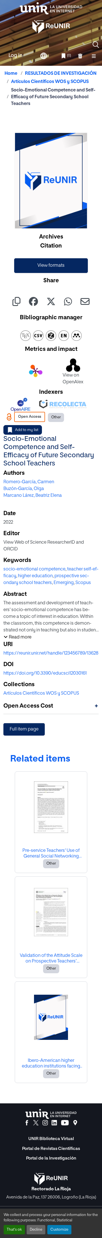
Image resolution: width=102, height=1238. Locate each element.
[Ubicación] (75, 1123)
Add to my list (26, 430)
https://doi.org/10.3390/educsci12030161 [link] (45, 673)
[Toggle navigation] (93, 56)
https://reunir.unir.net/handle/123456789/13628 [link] (50, 653)
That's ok (14, 1230)
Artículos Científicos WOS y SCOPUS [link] (50, 82)
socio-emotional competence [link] (34, 569)
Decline (36, 1230)
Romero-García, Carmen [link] (28, 482)
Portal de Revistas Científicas (51, 1149)
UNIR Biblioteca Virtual (51, 1139)
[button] (95, 44)
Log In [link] (15, 55)
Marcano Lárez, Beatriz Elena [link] (32, 495)
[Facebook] (26, 1123)
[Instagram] (45, 1123)
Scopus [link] (83, 583)
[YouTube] (65, 1123)
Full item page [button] (24, 729)
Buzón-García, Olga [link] (23, 489)
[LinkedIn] (54, 1123)
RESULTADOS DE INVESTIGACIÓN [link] (61, 73)
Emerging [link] (64, 583)
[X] (36, 1123)
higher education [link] (35, 576)
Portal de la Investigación (51, 1158)
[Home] (51, 8)
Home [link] (11, 73)
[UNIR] (51, 1114)
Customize (59, 1230)
